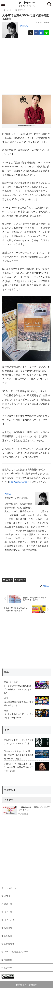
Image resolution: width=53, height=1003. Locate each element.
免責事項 (8, 967)
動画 (6, 672)
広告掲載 (8, 936)
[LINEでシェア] (46, 32)
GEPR (7, 896)
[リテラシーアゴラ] (9, 811)
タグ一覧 (8, 912)
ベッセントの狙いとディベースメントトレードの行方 (18, 716)
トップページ (10, 888)
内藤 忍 (24, 26)
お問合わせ (9, 944)
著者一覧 (8, 904)
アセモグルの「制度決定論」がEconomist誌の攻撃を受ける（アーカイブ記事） (18, 767)
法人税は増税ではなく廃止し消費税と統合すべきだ (18, 704)
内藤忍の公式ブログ (19, 482)
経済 (6, 698)
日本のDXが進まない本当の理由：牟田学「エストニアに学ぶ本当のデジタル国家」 (18, 755)
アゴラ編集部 (23, 814)
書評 (6, 730)
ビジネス (8, 580)
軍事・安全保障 (11, 682)
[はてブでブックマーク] (41, 32)
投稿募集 (8, 928)
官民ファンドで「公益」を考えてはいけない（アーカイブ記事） (18, 742)
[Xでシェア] (30, 32)
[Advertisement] (26, 65)
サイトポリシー (11, 920)
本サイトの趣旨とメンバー (16, 952)
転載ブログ (21, 580)
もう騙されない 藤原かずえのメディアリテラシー (34, 808)
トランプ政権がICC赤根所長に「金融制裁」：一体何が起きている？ (18, 689)
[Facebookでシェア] (36, 32)
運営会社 (8, 959)
